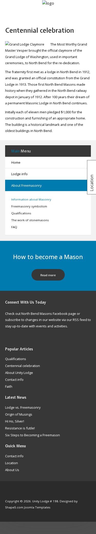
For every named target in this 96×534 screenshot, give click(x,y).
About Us (12, 470)
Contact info (14, 456)
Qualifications (21, 213)
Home (15, 162)
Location (11, 463)
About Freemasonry (26, 185)
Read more (48, 275)
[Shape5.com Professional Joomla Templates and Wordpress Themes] (16, 493)
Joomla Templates (37, 507)
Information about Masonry (31, 199)
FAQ (14, 227)
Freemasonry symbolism (29, 206)
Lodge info (19, 174)
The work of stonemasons (30, 220)
